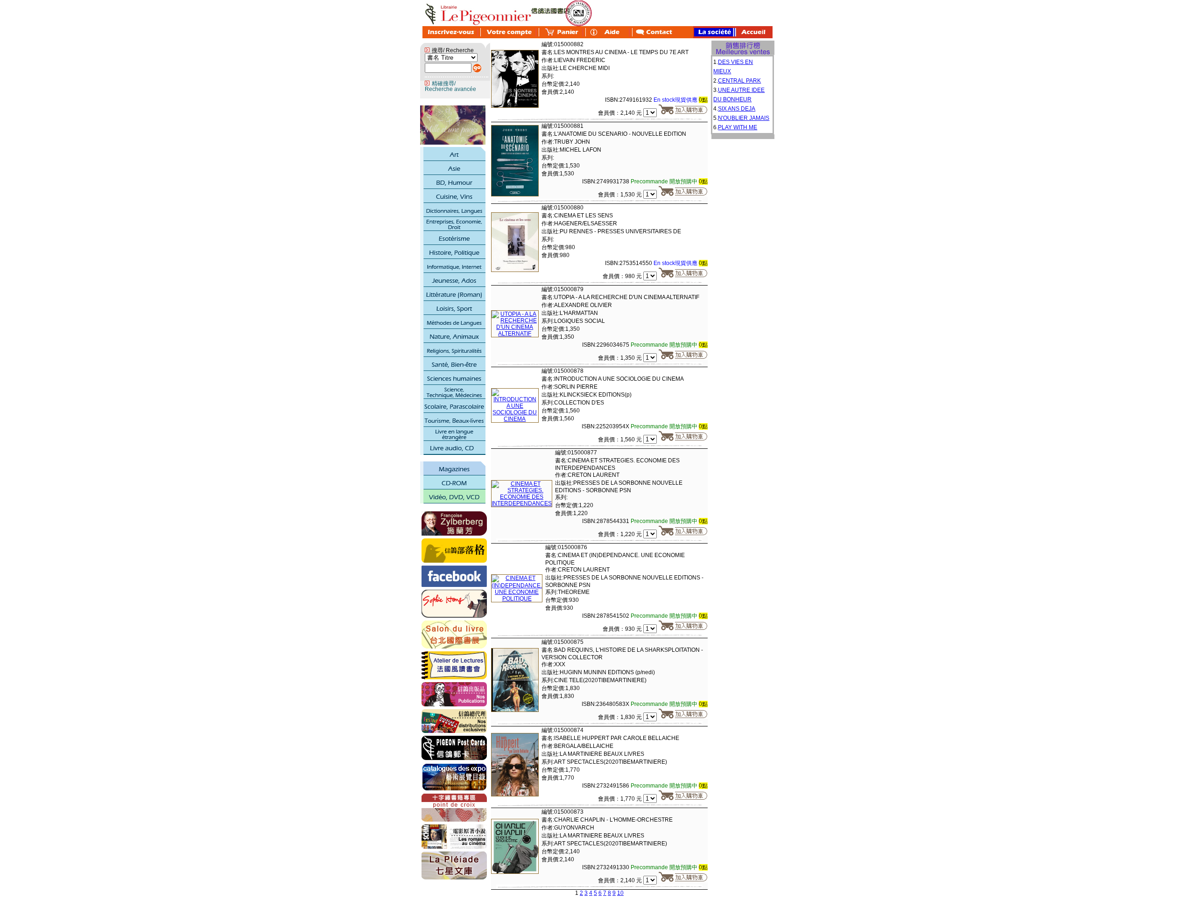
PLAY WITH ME (737, 127)
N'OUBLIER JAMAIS (743, 118)
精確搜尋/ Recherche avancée (450, 86)
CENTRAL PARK (739, 80)
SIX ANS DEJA (736, 108)
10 (620, 893)
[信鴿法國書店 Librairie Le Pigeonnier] (454, 585)
